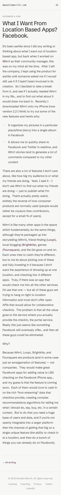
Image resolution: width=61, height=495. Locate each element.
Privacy (38, 484)
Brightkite (29, 245)
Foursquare (11, 250)
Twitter (49, 484)
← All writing (9, 462)
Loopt (51, 240)
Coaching (25, 484)
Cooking (12, 484)
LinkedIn (30, 488)
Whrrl (6, 61)
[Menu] (57, 5)
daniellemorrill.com (14, 5)
